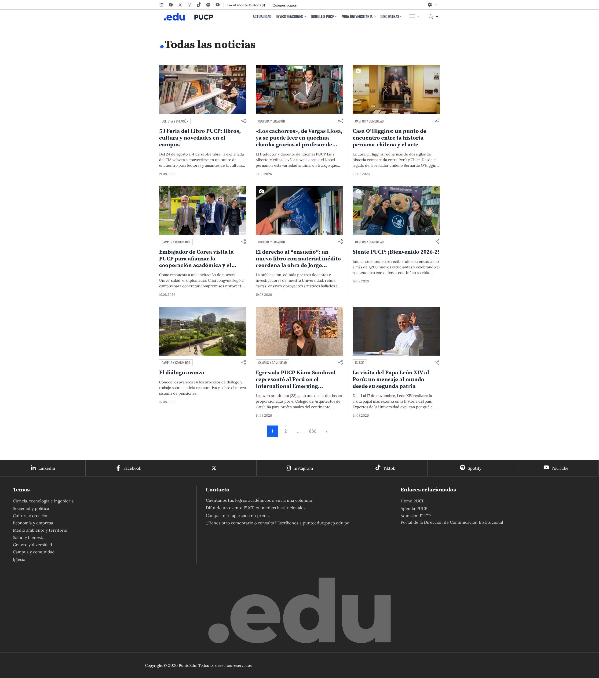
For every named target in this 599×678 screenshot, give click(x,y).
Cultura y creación (175, 121)
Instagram (303, 468)
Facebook (132, 468)
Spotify (474, 468)
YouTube (560, 468)
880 (312, 431)
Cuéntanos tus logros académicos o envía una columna (259, 500)
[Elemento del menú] (414, 17)
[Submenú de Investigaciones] (305, 16)
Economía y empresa (33, 523)
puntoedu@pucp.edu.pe (326, 523)
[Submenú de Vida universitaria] (374, 16)
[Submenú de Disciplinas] (401, 16)
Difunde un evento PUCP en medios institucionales (255, 507)
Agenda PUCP (414, 508)
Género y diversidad (32, 544)
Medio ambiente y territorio (40, 530)
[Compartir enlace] (243, 121)
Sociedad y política (31, 508)
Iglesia (359, 362)
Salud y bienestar (29, 537)
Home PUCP (412, 501)
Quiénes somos (285, 5)
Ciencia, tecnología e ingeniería (43, 501)
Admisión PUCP (416, 515)
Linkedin (46, 468)
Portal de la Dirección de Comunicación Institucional (452, 522)
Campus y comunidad (369, 121)
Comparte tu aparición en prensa (238, 515)
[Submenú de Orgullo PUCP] (336, 16)
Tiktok (389, 468)
